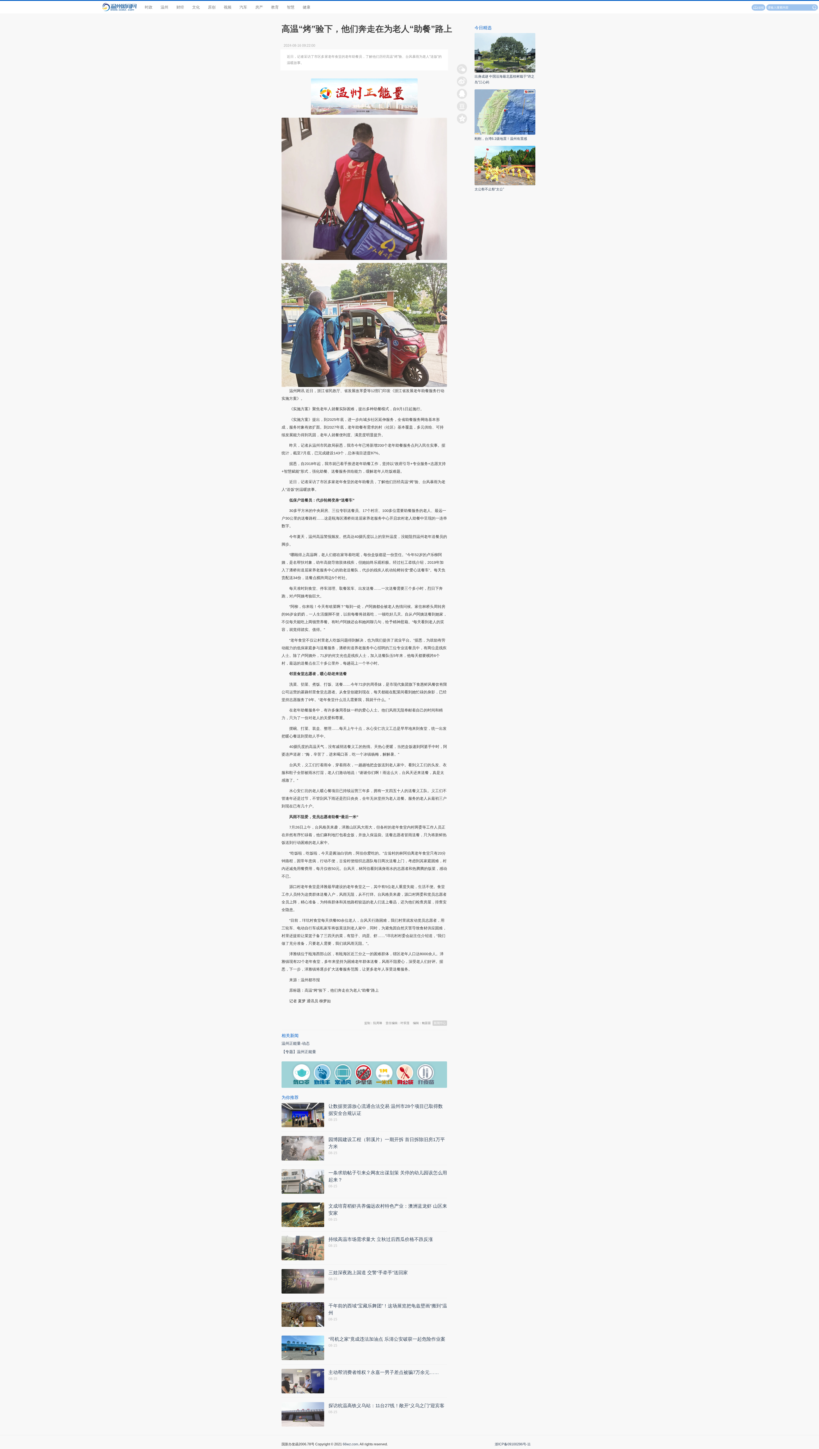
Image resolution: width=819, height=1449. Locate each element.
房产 (259, 7)
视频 (227, 7)
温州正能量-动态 (296, 1043)
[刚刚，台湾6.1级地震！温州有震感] (505, 112)
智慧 (291, 7)
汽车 (243, 7)
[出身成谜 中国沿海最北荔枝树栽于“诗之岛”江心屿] (505, 52)
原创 (212, 7)
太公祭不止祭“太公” (489, 189)
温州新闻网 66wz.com (319, 1011)
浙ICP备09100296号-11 (513, 1444)
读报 (761, 7)
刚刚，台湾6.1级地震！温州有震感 (501, 139)
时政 (148, 7)
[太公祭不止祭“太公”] (505, 165)
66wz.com (350, 1444)
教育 (275, 7)
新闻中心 (440, 1023)
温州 (164, 7)
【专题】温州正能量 (299, 1052)
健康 (306, 7)
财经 (180, 7)
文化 (196, 7)
